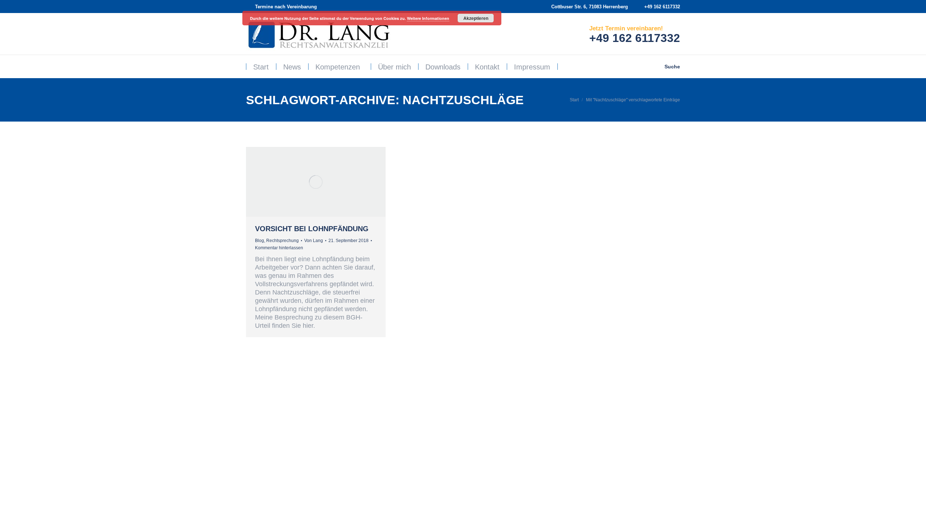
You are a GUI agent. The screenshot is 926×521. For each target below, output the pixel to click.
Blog (259, 240)
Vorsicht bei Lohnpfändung (312, 229)
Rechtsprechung (282, 240)
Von (313, 240)
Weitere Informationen (428, 18)
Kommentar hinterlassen (279, 247)
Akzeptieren (475, 18)
